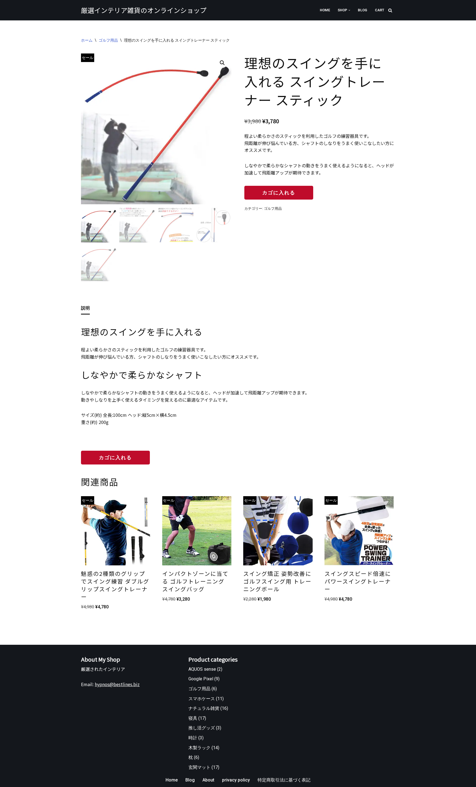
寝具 (192, 718)
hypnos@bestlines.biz (117, 684)
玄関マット (199, 767)
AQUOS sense (202, 669)
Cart (379, 10)
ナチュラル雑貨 (203, 708)
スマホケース (201, 698)
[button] (349, 10)
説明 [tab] (85, 308)
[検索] (390, 10)
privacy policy (236, 780)
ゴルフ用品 (108, 40)
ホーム (87, 40)
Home (325, 10)
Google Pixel (200, 678)
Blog (362, 10)
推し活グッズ (201, 727)
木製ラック (199, 747)
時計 (192, 737)
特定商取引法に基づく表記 (284, 780)
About (208, 780)
